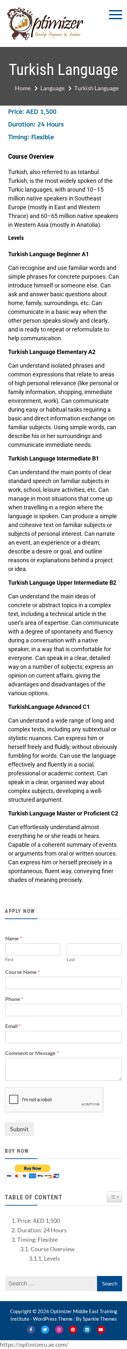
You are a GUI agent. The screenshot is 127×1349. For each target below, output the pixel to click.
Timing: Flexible (37, 1239)
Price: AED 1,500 (38, 1220)
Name (13, 938)
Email (13, 1026)
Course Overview (53, 1249)
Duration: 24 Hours (42, 1230)
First (9, 959)
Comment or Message (32, 1053)
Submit (19, 1129)
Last (71, 959)
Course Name (22, 972)
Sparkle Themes (100, 1319)
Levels (52, 1258)
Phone (14, 999)
